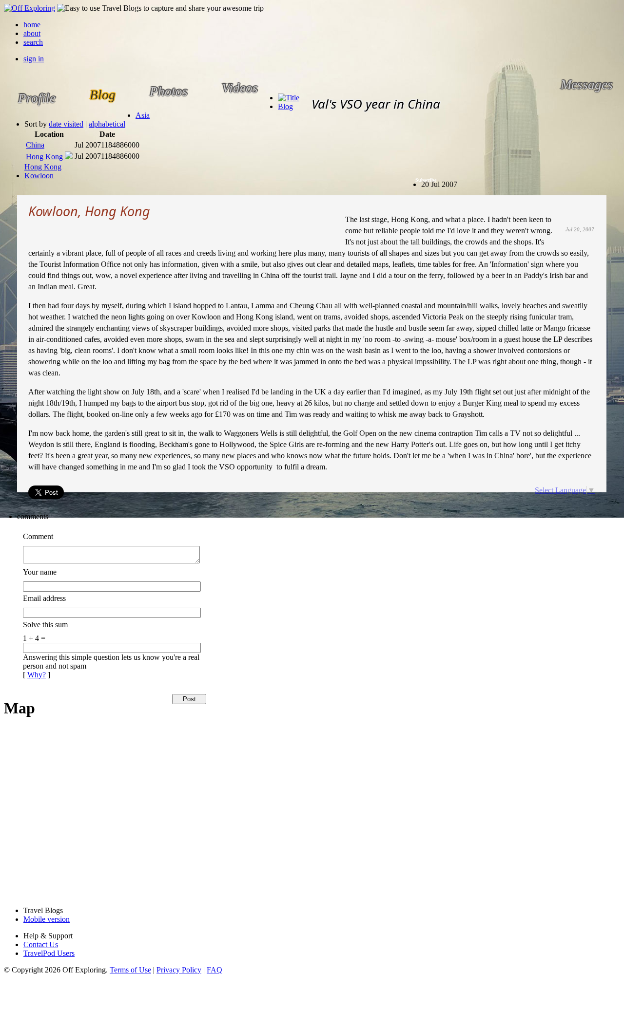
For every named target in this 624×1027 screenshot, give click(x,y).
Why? (36, 675)
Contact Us (40, 944)
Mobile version (46, 919)
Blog (285, 106)
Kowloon (39, 175)
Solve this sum (45, 624)
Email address (44, 598)
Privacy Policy (178, 970)
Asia (143, 115)
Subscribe (425, 180)
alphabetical (107, 124)
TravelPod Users (49, 953)
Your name (40, 572)
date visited (66, 124)
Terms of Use (130, 970)
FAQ (214, 970)
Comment (38, 536)
